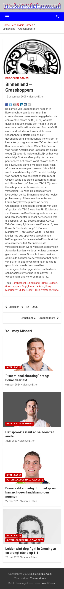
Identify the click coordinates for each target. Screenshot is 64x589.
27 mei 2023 (12, 501)
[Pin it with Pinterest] (18, 104)
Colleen (53, 282)
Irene (31, 286)
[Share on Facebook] (6, 104)
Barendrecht (19, 282)
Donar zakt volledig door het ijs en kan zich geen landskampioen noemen (30, 492)
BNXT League (13, 367)
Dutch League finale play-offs (24, 480)
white (55, 290)
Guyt (24, 286)
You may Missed (18, 331)
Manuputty (11, 290)
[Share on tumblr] (25, 104)
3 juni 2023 (11, 440)
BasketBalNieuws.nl (41, 574)
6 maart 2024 (12, 384)
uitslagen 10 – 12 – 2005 (23, 306)
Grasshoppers (13, 286)
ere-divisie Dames (17, 78)
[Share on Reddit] (14, 104)
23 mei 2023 (12, 557)
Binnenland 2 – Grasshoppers (38, 317)
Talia (37, 290)
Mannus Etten (36, 96)
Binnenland (33, 282)
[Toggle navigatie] (7, 16)
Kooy (48, 286)
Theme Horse (38, 578)
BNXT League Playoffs (19, 423)
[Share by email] (29, 104)
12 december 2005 (15, 96)
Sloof (31, 290)
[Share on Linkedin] (21, 104)
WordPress (48, 583)
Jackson (39, 286)
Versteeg (46, 290)
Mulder (22, 290)
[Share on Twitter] (10, 104)
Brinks (44, 282)
